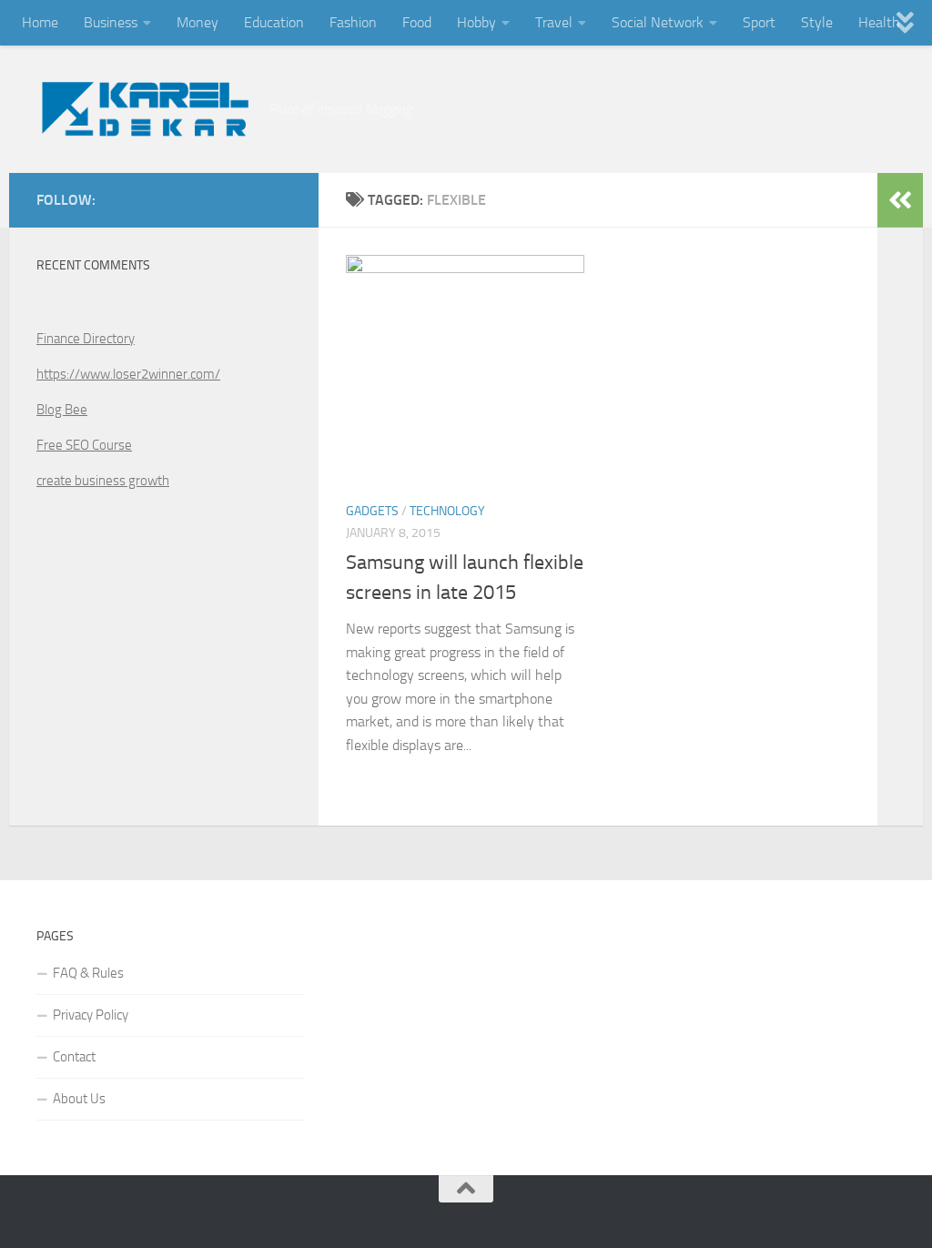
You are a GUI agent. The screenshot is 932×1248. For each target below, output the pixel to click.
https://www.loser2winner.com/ (128, 374)
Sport (759, 22)
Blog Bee (61, 409)
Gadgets (372, 511)
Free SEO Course (84, 445)
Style (817, 22)
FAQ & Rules (88, 973)
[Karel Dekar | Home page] (142, 109)
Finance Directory (85, 338)
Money (197, 22)
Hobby (476, 22)
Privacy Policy (90, 1015)
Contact (74, 1057)
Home (40, 22)
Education (274, 22)
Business (110, 22)
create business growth (102, 480)
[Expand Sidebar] (900, 200)
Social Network (658, 22)
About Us (79, 1099)
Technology (447, 511)
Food (416, 22)
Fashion (353, 22)
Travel (553, 22)
